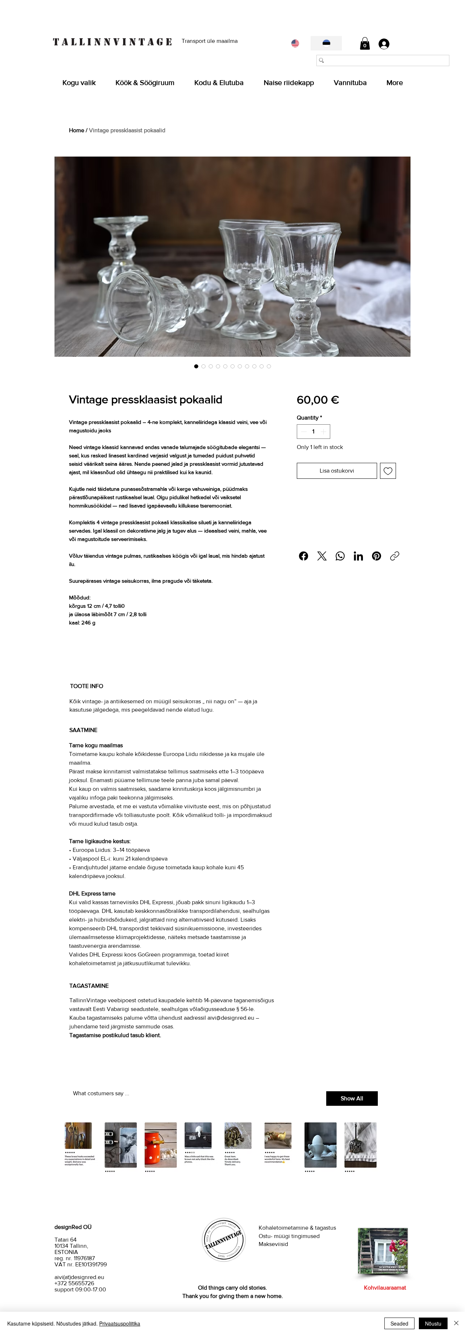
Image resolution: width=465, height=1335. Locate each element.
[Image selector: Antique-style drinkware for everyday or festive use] (247, 366)
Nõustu (433, 1323)
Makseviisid (273, 1244)
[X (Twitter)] (322, 556)
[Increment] (324, 431)
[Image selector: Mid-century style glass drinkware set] (225, 366)
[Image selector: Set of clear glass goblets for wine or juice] (254, 366)
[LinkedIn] (358, 556)
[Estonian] (326, 43)
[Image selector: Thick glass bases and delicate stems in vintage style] (239, 366)
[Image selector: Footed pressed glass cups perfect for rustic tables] (232, 366)
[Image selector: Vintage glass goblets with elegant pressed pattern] (218, 366)
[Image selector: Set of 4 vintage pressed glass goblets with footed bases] (196, 366)
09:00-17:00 (90, 1289)
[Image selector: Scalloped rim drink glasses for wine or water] (203, 366)
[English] (295, 43)
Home (76, 130)
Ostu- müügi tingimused (290, 1236)
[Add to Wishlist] (388, 471)
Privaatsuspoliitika (119, 1323)
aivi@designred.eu (230, 1018)
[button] (365, 43)
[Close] (456, 1323)
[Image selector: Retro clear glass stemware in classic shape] (210, 366)
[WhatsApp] (340, 556)
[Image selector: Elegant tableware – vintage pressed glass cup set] (261, 366)
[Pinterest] (376, 556)
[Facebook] (303, 556)
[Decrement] (303, 431)
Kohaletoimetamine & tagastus (297, 1228)
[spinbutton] (313, 431)
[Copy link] (394, 556)
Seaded (399, 1323)
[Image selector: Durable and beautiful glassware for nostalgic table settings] (268, 366)
